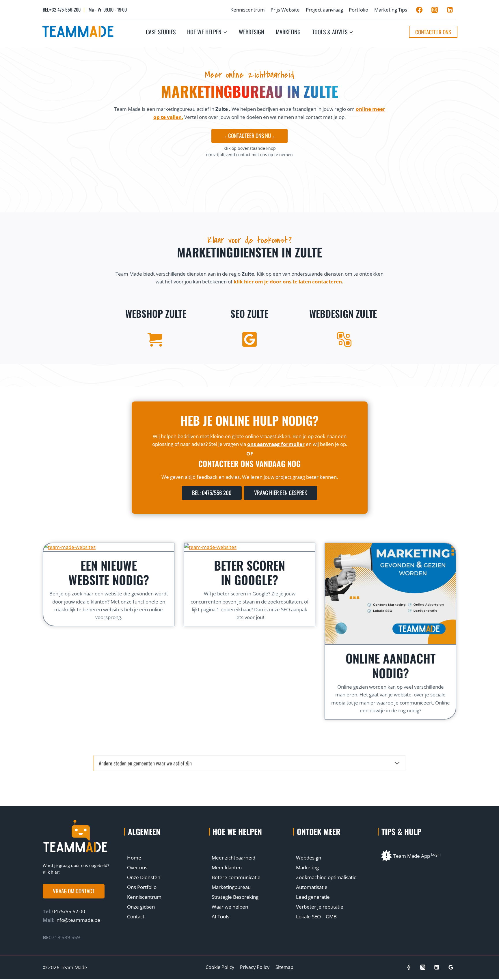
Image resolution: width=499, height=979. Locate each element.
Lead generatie (313, 897)
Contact (135, 916)
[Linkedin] (450, 9)
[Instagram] (434, 9)
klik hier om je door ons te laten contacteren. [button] (288, 281)
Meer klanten (227, 867)
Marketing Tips (390, 9)
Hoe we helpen (237, 831)
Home (134, 857)
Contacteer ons (433, 32)
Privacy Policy (254, 967)
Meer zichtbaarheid (233, 857)
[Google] (451, 967)
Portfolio (358, 9)
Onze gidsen (141, 906)
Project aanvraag (324, 9)
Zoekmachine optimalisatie (326, 877)
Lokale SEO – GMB (316, 916)
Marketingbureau (231, 887)
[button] (74, 891)
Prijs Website (285, 9)
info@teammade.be (77, 920)
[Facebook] (419, 9)
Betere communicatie (236, 877)
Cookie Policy (220, 967)
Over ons (137, 867)
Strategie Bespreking (235, 897)
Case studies (161, 31)
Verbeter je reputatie (319, 906)
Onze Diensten (143, 877)
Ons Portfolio (142, 887)
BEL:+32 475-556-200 (62, 9)
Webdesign (251, 31)
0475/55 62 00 (68, 911)
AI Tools (220, 916)
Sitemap (284, 967)
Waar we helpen (230, 906)
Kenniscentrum (247, 9)
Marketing (288, 31)
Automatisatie (311, 887)
